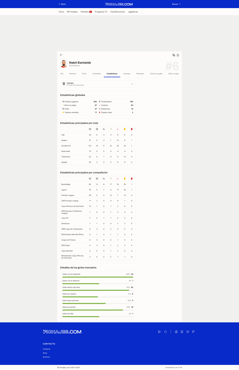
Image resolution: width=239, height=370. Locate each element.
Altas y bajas (173, 74)
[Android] (159, 332)
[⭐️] (177, 55)
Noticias (72, 74)
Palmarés (140, 74)
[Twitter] (182, 332)
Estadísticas (112, 74)
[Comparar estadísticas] (173, 55)
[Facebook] (176, 332)
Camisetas (96, 74)
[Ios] (165, 332)
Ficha (84, 74)
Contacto (46, 349)
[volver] (61, 55)
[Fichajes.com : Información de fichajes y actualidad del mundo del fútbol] (119, 4)
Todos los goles (156, 74)
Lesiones (126, 74)
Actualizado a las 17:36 (174, 367)
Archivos (46, 357)
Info (61, 74)
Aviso (45, 353)
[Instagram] (187, 332)
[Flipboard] (193, 332)
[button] (62, 4)
